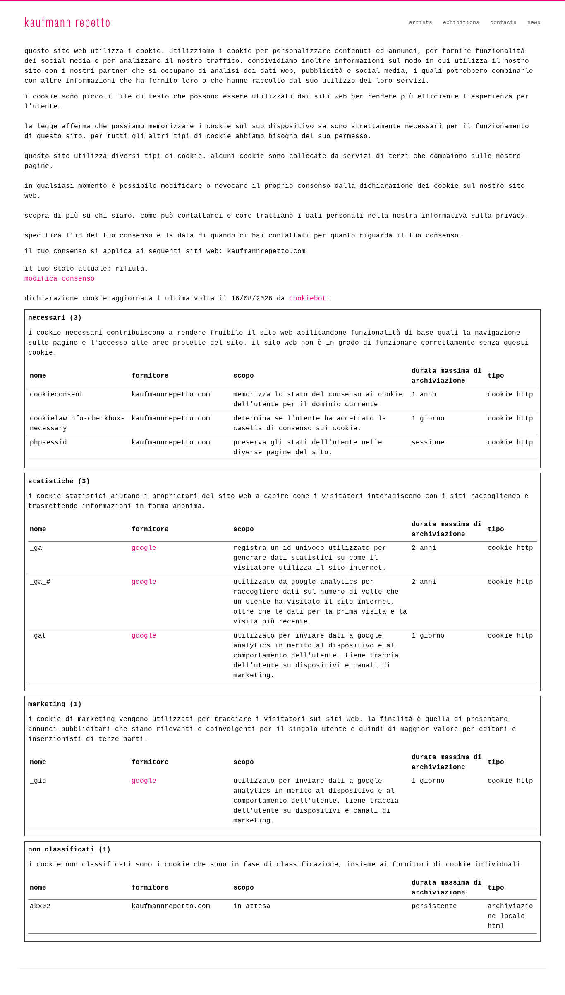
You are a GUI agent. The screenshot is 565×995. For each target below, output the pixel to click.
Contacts (503, 22)
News (534, 22)
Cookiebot (307, 298)
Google (144, 548)
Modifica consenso (59, 279)
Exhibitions (461, 22)
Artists (420, 22)
